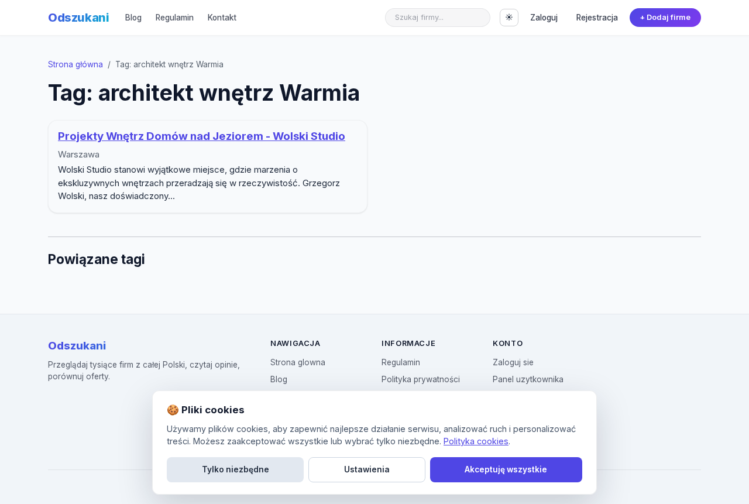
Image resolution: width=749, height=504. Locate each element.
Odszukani (78, 18)
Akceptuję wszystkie (506, 469)
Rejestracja (597, 17)
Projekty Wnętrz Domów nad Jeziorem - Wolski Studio (201, 136)
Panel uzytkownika (528, 379)
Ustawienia (367, 469)
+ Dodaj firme (665, 17)
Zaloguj (544, 17)
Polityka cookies (476, 441)
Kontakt (222, 17)
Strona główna (75, 64)
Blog (133, 17)
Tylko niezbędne (235, 469)
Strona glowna (297, 362)
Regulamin (175, 17)
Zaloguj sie (513, 362)
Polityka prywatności (421, 379)
